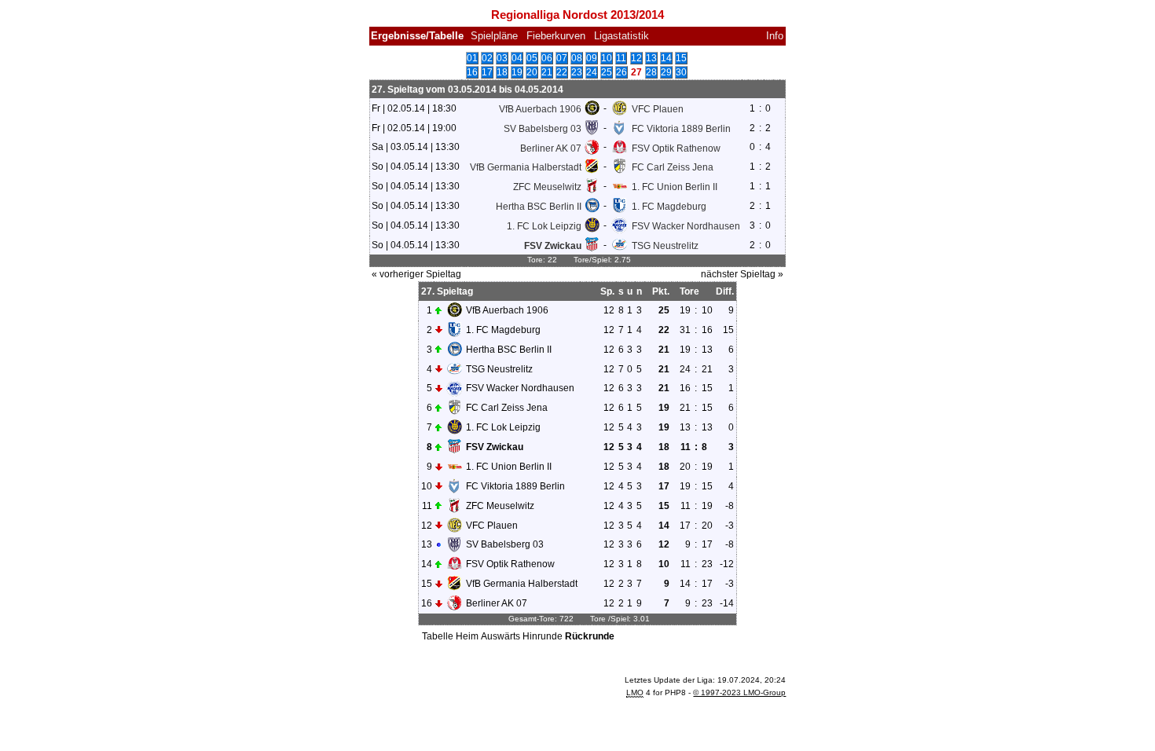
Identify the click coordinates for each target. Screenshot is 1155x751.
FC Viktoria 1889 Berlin (681, 128)
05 (531, 58)
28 (651, 72)
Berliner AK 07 (550, 147)
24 (591, 72)
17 (487, 72)
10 (606, 58)
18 (502, 72)
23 (576, 72)
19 (517, 72)
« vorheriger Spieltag (416, 274)
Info (774, 36)
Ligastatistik (621, 36)
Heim (467, 636)
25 (606, 72)
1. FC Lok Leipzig (544, 226)
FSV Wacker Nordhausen (686, 226)
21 (546, 72)
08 (576, 58)
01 (472, 58)
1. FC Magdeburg (669, 206)
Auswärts (500, 636)
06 (546, 58)
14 (666, 58)
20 (531, 72)
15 (681, 58)
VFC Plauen (658, 109)
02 (487, 58)
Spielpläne (494, 36)
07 (561, 58)
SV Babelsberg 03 (542, 128)
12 (636, 58)
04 (517, 58)
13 (651, 58)
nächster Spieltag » (742, 274)
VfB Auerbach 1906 (540, 109)
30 (681, 72)
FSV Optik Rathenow (676, 147)
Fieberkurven (555, 36)
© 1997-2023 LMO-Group (739, 692)
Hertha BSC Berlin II (538, 206)
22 (561, 72)
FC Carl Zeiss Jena (672, 167)
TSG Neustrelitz (665, 245)
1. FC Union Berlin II (674, 186)
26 (621, 72)
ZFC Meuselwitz (547, 186)
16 (472, 72)
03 (502, 58)
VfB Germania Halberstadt (525, 167)
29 (666, 72)
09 (591, 58)
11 (621, 58)
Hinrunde (542, 636)
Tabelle (437, 636)
